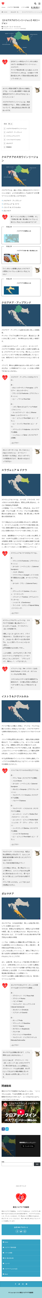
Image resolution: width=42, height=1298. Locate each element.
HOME (5, 12)
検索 (3, 1162)
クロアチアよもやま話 (10, 1269)
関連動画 (8, 147)
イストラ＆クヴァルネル (12, 139)
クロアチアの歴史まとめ (24, 283)
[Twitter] (7, 1129)
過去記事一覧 (14, 12)
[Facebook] (3, 1129)
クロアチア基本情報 (13, 7)
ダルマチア (8, 143)
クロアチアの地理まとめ (24, 231)
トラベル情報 (25, 7)
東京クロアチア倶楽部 (26, 1292)
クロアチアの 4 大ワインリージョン (15, 128)
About (6, 1274)
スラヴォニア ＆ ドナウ (12, 136)
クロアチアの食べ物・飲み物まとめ (27, 250)
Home (3, 7)
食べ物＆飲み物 (35, 7)
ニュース (7, 1263)
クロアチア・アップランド (13, 132)
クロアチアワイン (8, 28)
